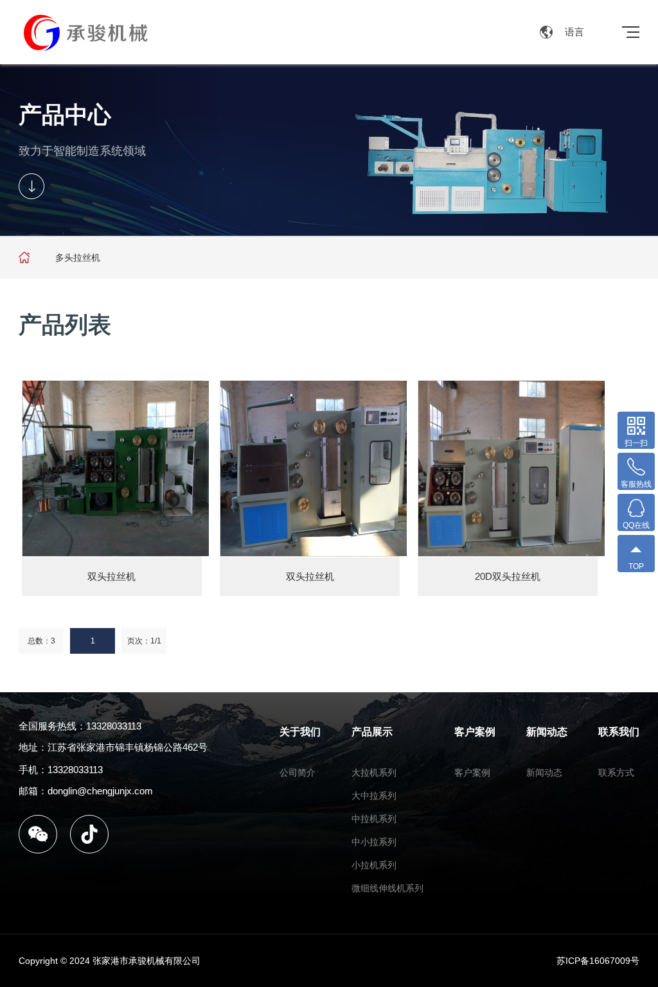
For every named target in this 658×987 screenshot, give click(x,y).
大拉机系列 (373, 772)
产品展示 (372, 731)
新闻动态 (546, 731)
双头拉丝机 (111, 576)
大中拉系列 (373, 795)
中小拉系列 (373, 842)
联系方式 (616, 772)
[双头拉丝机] (115, 468)
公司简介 (298, 772)
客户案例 (474, 731)
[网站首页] (24, 257)
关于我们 (300, 731)
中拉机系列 (373, 819)
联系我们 (618, 731)
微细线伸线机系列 (387, 888)
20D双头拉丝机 (507, 576)
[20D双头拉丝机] (511, 468)
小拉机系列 (373, 865)
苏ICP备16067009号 (597, 961)
